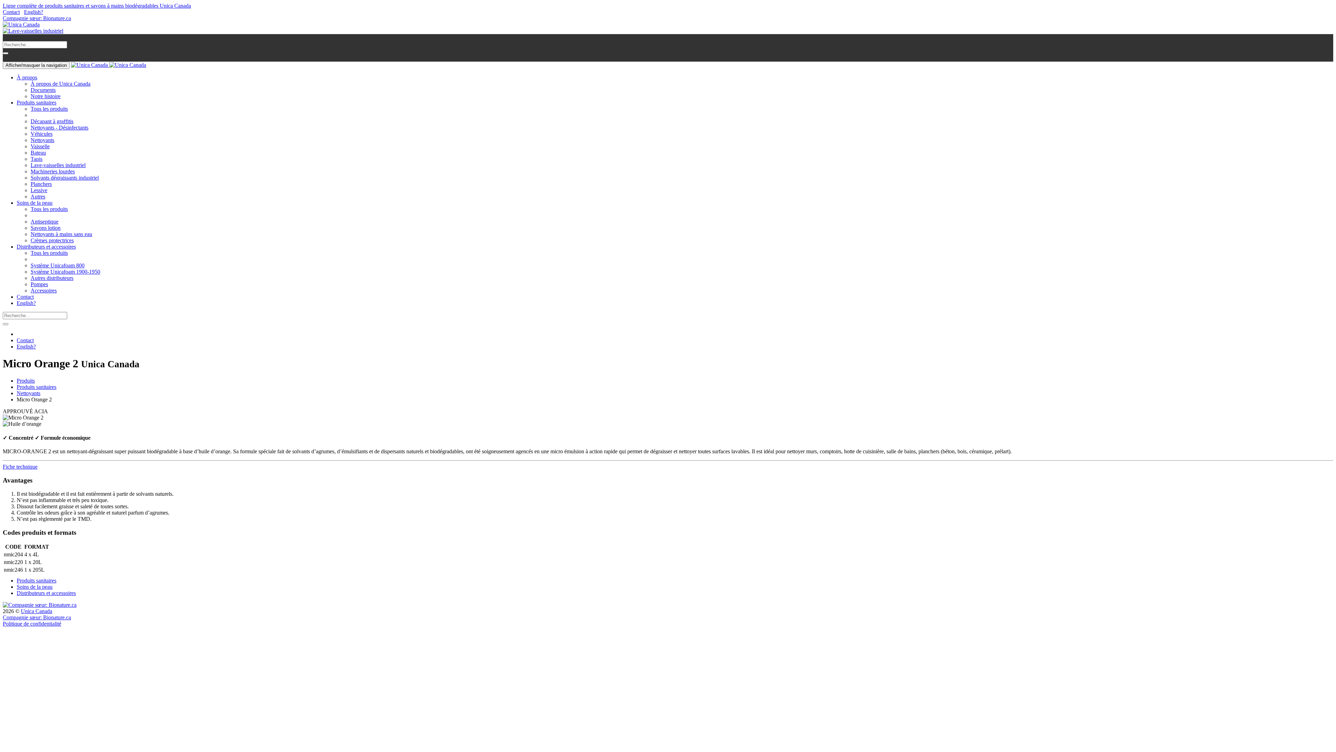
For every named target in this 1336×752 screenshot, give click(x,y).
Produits (26, 381)
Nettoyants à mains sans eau (61, 234)
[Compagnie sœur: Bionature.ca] (40, 605)
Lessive (39, 190)
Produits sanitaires (36, 387)
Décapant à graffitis (52, 121)
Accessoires (44, 290)
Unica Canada (36, 611)
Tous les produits (49, 109)
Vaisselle (40, 146)
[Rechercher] (5, 53)
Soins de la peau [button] (35, 203)
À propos (27, 77)
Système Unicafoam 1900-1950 (65, 272)
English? (33, 12)
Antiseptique (44, 222)
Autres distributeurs (52, 278)
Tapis (36, 159)
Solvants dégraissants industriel (65, 178)
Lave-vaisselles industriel (58, 165)
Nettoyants (42, 140)
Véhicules (42, 134)
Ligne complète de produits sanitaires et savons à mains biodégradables (97, 6)
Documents (43, 90)
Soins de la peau (35, 587)
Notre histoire (46, 96)
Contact (11, 12)
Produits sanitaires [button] (36, 102)
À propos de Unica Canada (60, 84)
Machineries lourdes (53, 171)
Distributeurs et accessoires (46, 593)
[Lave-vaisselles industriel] (33, 31)
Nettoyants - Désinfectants (59, 128)
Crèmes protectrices (52, 240)
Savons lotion (46, 228)
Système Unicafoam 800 (58, 265)
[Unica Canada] (21, 25)
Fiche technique (20, 467)
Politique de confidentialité (32, 624)
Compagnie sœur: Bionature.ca (37, 18)
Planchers (41, 184)
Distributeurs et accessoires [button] (46, 247)
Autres (38, 196)
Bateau (38, 153)
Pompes (39, 284)
